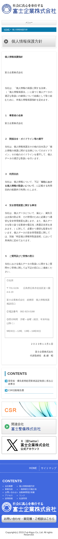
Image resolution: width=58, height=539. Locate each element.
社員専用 (23, 498)
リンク (22, 495)
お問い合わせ (11, 492)
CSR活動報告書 (16, 390)
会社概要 (9, 486)
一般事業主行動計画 (28, 489)
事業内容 (9, 489)
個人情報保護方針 (27, 486)
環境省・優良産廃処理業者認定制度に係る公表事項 (30, 382)
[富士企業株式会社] (29, 9)
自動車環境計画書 (27, 492)
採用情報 (9, 498)
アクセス (9, 495)
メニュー (29, 22)
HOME (7, 29)
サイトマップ (48, 468)
